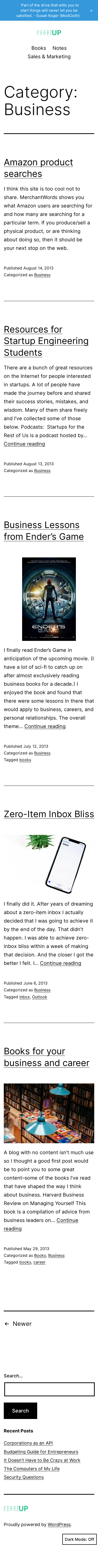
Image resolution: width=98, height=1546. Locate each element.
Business (42, 274)
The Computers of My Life (32, 1468)
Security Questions (24, 1477)
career (39, 1262)
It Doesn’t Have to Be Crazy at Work (42, 1460)
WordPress (59, 1524)
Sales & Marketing (49, 57)
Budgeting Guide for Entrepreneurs (41, 1451)
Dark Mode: (76, 1539)
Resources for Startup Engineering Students (46, 341)
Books (38, 48)
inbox (24, 996)
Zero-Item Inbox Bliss (49, 813)
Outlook (39, 996)
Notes (60, 48)
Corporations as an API (28, 1443)
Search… (13, 1375)
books (25, 759)
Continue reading (24, 444)
